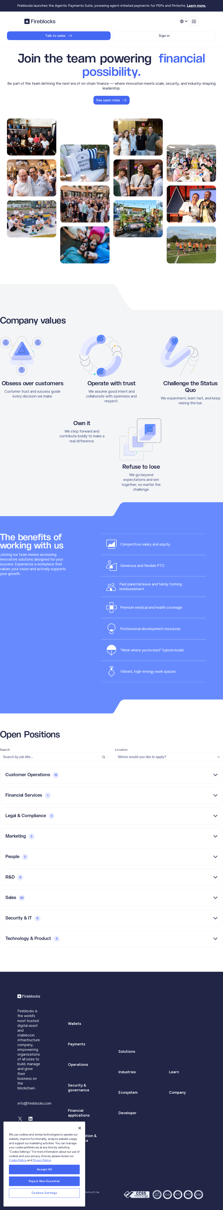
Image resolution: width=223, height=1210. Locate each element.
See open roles (108, 100)
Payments (76, 1044)
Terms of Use (91, 1192)
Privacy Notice (42, 1160)
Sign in (164, 36)
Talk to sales (55, 36)
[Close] (79, 1128)
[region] (44, 1164)
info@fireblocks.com (34, 1103)
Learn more (196, 5)
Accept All (44, 1169)
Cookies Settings (44, 1193)
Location (121, 750)
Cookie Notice (18, 1160)
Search (5, 750)
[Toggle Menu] (194, 21)
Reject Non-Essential (44, 1181)
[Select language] (184, 21)
